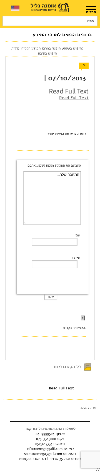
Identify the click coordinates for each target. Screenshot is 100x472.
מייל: (76, 257)
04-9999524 (45, 433)
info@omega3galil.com (44, 448)
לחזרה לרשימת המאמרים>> (67, 133)
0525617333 (43, 443)
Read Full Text (74, 98)
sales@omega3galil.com (43, 453)
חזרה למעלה (88, 407)
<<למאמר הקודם (74, 327)
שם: (77, 235)
